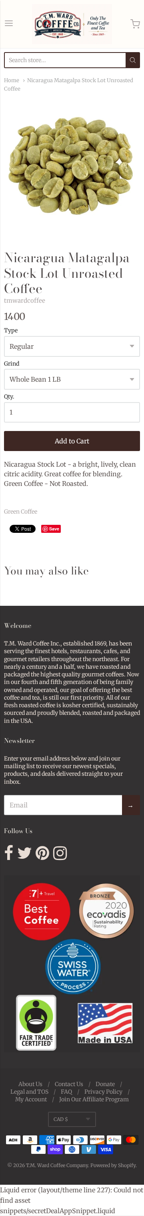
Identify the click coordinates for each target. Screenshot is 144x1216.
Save (54, 529)
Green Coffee (20, 511)
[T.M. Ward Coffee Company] (72, 24)
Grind (11, 364)
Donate (105, 1084)
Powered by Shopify (113, 1165)
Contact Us (69, 1084)
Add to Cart (72, 441)
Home (11, 80)
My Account (31, 1099)
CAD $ (61, 1119)
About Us (30, 1084)
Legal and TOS (29, 1091)
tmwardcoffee (24, 300)
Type (11, 331)
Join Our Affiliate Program (94, 1099)
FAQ (66, 1091)
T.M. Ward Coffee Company (57, 1165)
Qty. (9, 397)
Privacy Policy (103, 1091)
